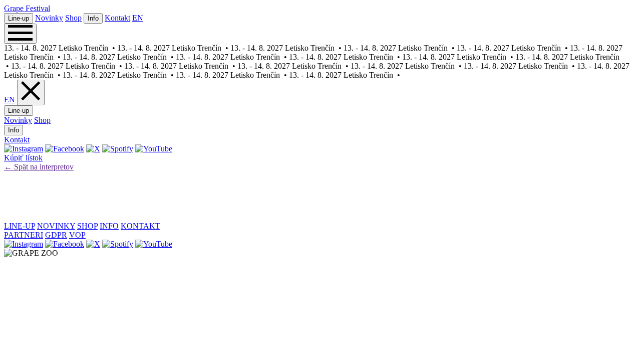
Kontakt (117, 18)
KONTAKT (140, 226)
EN (137, 18)
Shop (73, 18)
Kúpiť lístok (23, 157)
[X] (93, 148)
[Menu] (20, 34)
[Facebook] (64, 148)
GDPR (56, 235)
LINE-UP (19, 226)
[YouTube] (153, 148)
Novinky (49, 18)
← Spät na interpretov (39, 166)
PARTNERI (23, 235)
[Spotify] (117, 148)
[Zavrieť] (31, 92)
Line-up (18, 18)
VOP (77, 235)
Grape (27, 8)
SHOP (87, 226)
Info (93, 18)
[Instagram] (23, 148)
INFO (109, 226)
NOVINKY (56, 226)
